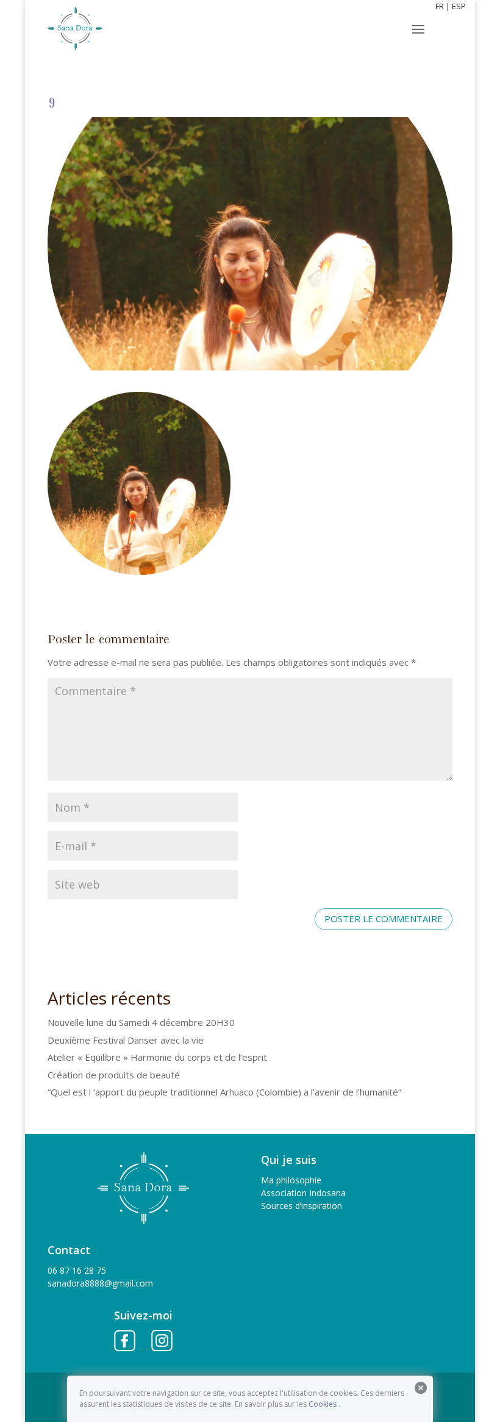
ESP (459, 6)
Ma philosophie (291, 1180)
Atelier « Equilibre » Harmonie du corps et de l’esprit (157, 1057)
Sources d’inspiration (301, 1205)
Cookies (323, 1404)
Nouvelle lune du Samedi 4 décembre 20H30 (141, 1022)
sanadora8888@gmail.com (100, 1283)
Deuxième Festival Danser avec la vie (126, 1040)
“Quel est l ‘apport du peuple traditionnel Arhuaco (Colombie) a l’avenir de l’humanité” (224, 1092)
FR (439, 6)
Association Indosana (303, 1193)
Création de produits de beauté (114, 1075)
